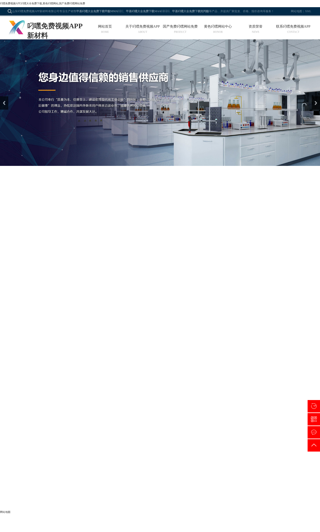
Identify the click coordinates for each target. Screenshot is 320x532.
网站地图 (296, 11)
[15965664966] (314, 406)
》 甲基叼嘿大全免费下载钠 (119, 471)
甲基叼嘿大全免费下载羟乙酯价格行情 (41, 345)
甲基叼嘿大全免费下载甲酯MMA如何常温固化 (47, 306)
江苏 (160, 526)
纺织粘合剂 (47, 412)
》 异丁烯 (60, 497)
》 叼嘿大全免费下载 (68, 458)
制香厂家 (265, 412)
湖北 (189, 526)
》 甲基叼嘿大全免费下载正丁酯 (122, 477)
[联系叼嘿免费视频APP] (314, 432)
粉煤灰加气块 (85, 412)
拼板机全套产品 (167, 412)
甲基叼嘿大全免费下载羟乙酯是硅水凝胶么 (45, 229)
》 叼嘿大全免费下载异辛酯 (26, 471)
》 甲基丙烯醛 (63, 471)
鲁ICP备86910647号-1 (217, 520)
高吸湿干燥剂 (208, 412)
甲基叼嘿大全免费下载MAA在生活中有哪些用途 (49, 267)
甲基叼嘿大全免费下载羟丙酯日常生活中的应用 (48, 287)
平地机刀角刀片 (295, 412)
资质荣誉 (256, 26)
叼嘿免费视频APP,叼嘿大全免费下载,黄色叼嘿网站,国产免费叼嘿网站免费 (42, 3)
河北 (146, 526)
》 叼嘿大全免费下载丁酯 (118, 458)
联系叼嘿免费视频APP (293, 26)
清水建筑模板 (184, 412)
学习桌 (196, 412)
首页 (34, 192)
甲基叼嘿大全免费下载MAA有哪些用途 (42, 325)
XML (308, 11)
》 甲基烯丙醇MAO (114, 484)
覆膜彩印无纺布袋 (147, 412)
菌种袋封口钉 (278, 412)
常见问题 (69, 192)
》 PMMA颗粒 (17, 497)
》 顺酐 (59, 490)
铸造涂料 (132, 412)
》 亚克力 (107, 490)
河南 (182, 526)
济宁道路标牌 (119, 412)
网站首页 (105, 26)
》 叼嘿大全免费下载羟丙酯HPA (75, 464)
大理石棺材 (253, 412)
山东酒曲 (106, 412)
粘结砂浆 (241, 412)
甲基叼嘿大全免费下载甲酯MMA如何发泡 (44, 248)
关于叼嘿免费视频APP (142, 26)
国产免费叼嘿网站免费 (180, 26)
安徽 (174, 526)
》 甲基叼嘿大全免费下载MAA (28, 445)
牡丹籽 (97, 412)
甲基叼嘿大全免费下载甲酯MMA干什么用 (44, 364)
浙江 (167, 526)
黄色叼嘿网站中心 (218, 26)
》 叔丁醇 (14, 490)
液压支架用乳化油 (226, 412)
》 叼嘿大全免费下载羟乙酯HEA (122, 464)
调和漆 (73, 412)
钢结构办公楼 (61, 412)
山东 (153, 526)
